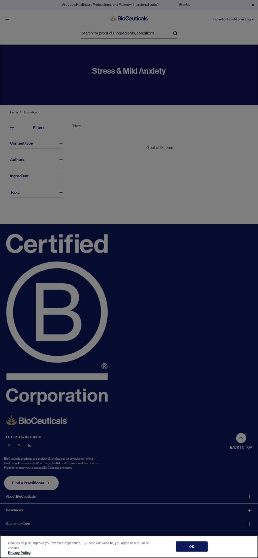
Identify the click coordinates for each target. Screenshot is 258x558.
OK (191, 546)
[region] (129, 547)
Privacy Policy (19, 553)
